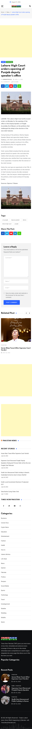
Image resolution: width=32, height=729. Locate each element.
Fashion (3, 541)
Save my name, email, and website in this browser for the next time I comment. (17, 295)
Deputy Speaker (15, 220)
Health (3, 545)
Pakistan (3, 345)
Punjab (16, 224)
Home (2, 12)
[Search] (30, 6)
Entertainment (5, 536)
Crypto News (5, 527)
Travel (3, 599)
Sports (3, 590)
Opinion (3, 568)
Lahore (24, 220)
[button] (26, 313)
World (3, 622)
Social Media (5, 586)
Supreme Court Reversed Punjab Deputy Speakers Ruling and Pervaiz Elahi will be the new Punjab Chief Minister (16, 463)
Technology (4, 595)
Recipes (3, 581)
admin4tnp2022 (7, 79)
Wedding (3, 613)
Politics (3, 577)
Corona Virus (5, 523)
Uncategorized (5, 604)
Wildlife (3, 617)
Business (4, 518)
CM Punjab (5, 220)
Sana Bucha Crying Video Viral (10, 491)
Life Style (4, 559)
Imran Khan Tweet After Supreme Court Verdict (15, 453)
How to (3, 550)
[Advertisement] (16, 41)
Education (4, 532)
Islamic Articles (5, 554)
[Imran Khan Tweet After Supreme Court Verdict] (5, 678)
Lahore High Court (6, 224)
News (8, 12)
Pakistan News (10, 440)
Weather (3, 608)
